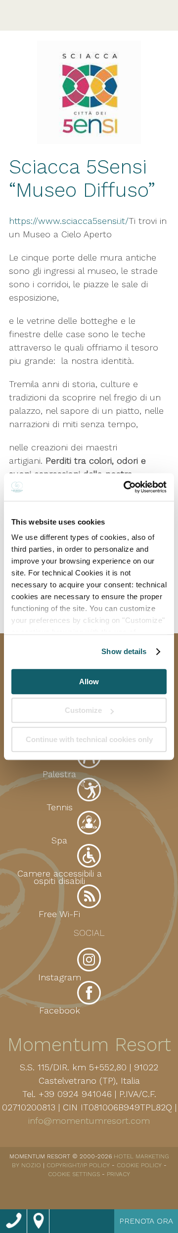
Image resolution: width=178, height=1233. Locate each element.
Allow (89, 681)
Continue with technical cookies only (89, 739)
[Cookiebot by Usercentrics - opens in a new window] (126, 487)
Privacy (118, 1174)
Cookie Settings (74, 1174)
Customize (83, 710)
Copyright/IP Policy (78, 1165)
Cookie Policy (139, 1165)
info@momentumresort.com (89, 1120)
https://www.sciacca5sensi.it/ (69, 221)
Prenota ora (146, 1221)
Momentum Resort (89, 1045)
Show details (123, 651)
